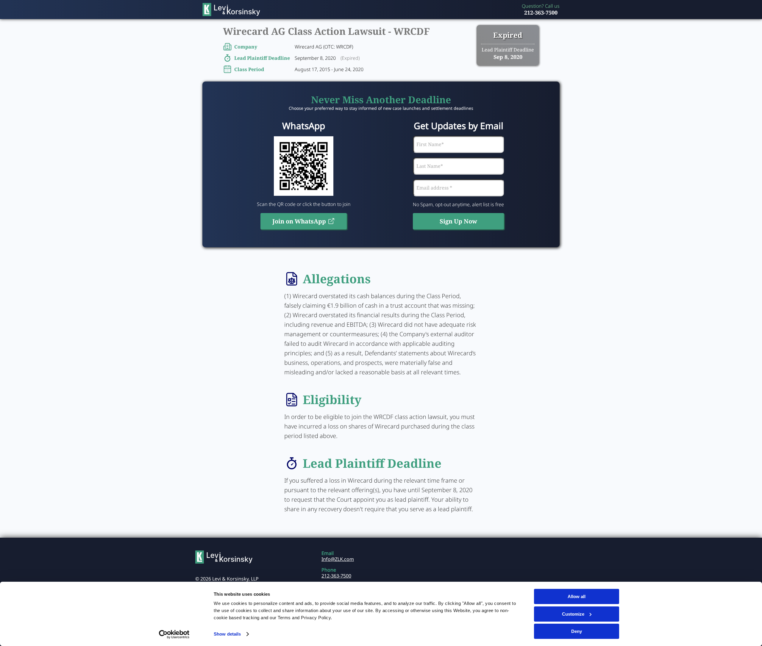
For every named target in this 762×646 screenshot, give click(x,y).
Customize (573, 614)
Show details (227, 633)
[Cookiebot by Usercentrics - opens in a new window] (174, 634)
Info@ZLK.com (337, 559)
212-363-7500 (541, 12)
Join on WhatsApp (299, 221)
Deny (576, 631)
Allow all (576, 596)
